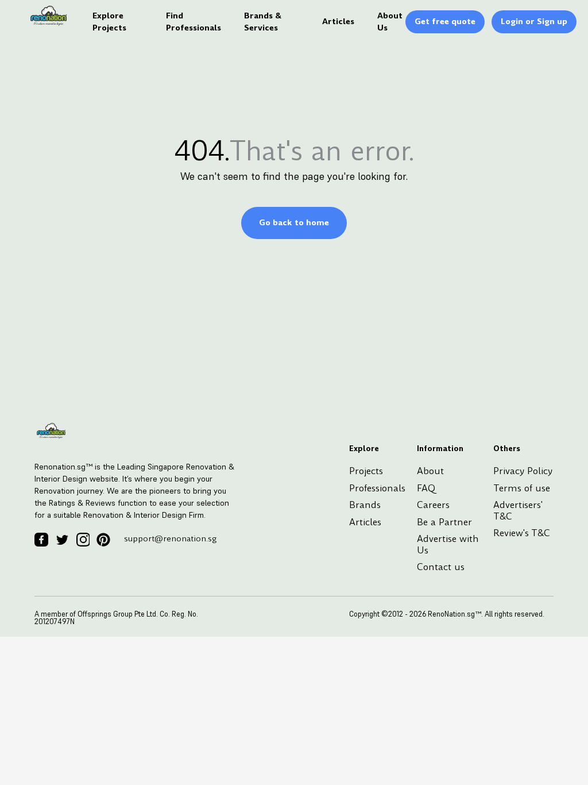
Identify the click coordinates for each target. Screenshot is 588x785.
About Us (390, 21)
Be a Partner (444, 522)
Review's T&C (521, 533)
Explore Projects (109, 21)
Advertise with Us (448, 544)
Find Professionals (193, 21)
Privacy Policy (522, 471)
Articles (338, 21)
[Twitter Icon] (62, 540)
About (430, 471)
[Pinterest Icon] (103, 540)
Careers (433, 504)
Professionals (377, 488)
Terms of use (521, 488)
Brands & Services (262, 21)
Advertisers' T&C (518, 510)
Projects (366, 471)
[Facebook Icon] (41, 540)
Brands (365, 504)
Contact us (441, 567)
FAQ (426, 488)
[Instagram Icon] (83, 540)
